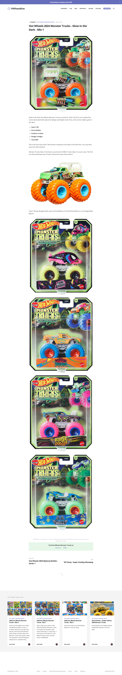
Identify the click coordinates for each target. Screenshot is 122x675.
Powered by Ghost (110, 671)
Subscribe (107, 8)
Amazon (58, 548)
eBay (65, 548)
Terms (76, 671)
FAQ (71, 8)
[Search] (113, 8)
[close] (119, 2)
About (38, 671)
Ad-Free (91, 8)
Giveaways (64, 8)
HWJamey (33, 22)
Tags (75, 8)
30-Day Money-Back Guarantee (57, 671)
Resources (83, 8)
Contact (45, 671)
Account (98, 8)
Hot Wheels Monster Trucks (45, 22)
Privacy (70, 671)
